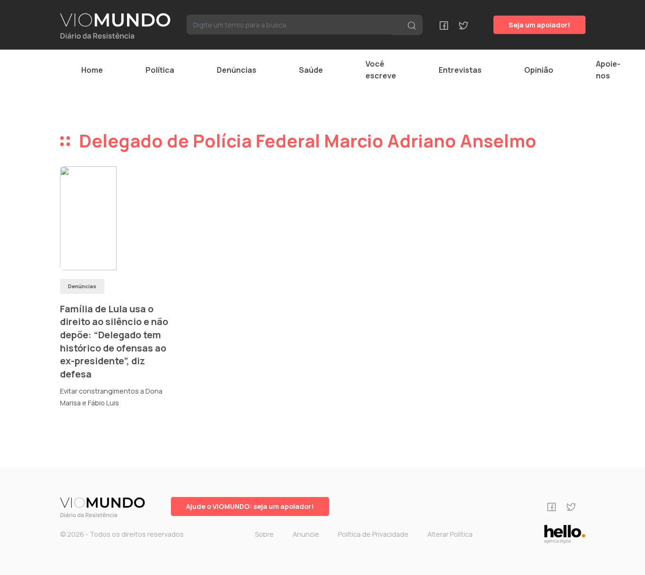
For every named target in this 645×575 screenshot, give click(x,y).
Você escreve (380, 70)
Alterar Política (450, 534)
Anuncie (306, 534)
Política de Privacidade (373, 534)
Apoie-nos (608, 70)
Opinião (538, 70)
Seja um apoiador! (539, 24)
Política (159, 70)
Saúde (311, 70)
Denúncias (236, 70)
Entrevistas (460, 70)
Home (92, 70)
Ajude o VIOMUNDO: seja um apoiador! (250, 506)
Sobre (264, 534)
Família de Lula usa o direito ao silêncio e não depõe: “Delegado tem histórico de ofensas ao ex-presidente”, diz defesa (114, 341)
